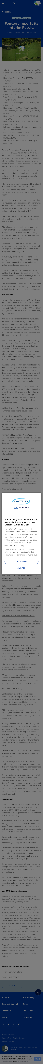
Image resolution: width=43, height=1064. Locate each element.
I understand (21, 562)
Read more (22, 568)
